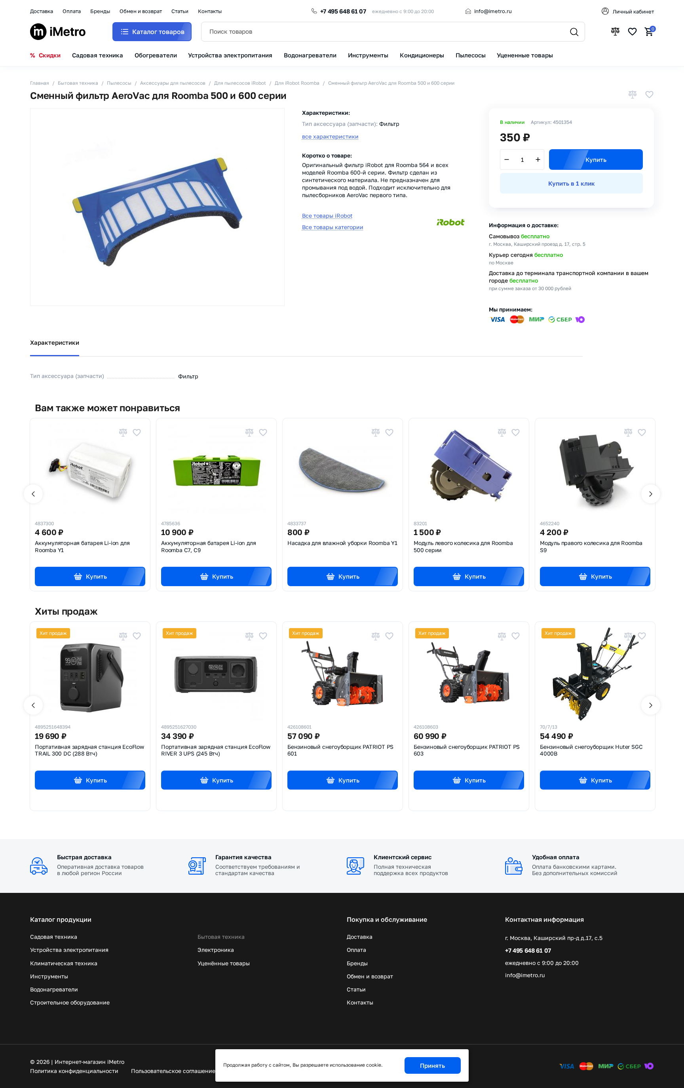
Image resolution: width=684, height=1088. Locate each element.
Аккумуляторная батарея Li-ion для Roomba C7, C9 (208, 546)
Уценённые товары (224, 963)
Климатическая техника (63, 963)
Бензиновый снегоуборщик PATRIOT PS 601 (340, 750)
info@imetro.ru (493, 11)
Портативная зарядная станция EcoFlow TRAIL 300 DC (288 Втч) (89, 750)
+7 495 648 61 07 (343, 11)
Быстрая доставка (84, 856)
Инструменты (49, 976)
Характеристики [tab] (54, 342)
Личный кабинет (633, 11)
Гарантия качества (243, 856)
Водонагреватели (54, 989)
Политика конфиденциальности (74, 1070)
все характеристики (330, 136)
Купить (595, 159)
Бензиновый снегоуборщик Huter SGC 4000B (591, 750)
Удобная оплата (556, 856)
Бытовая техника (221, 936)
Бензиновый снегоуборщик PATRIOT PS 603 (467, 750)
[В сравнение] (632, 95)
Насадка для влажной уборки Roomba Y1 (342, 543)
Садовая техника (53, 936)
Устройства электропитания (69, 949)
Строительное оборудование (70, 1002)
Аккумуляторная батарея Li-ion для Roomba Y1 (82, 546)
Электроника (216, 949)
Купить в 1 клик (571, 183)
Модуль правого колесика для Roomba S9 (591, 546)
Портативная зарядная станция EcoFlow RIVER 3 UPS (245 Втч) (215, 750)
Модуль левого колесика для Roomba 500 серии (463, 546)
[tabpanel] (342, 370)
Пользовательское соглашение (173, 1070)
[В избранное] (649, 95)
